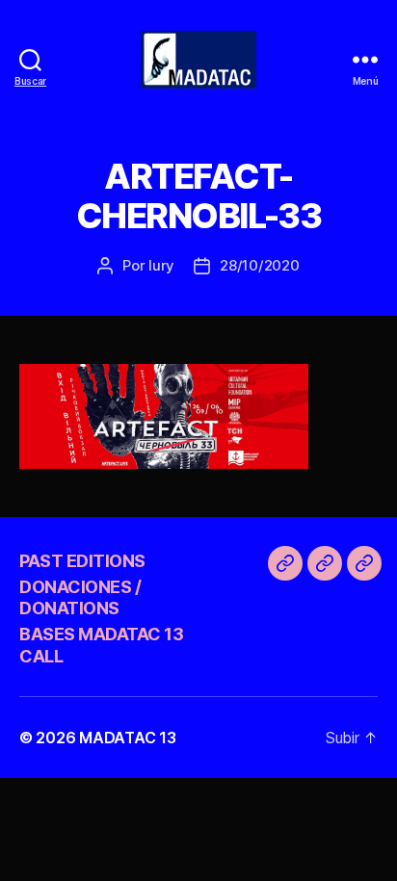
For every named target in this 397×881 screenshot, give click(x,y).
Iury (161, 265)
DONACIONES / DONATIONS (80, 598)
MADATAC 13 (127, 737)
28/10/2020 (259, 265)
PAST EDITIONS (82, 561)
